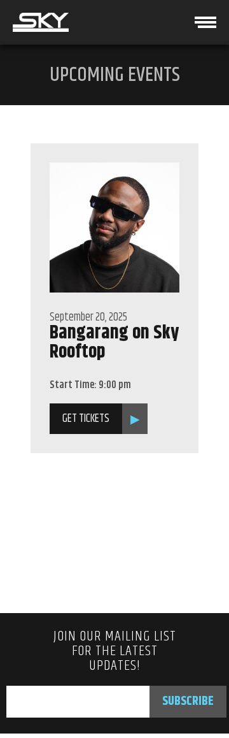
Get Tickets (85, 419)
